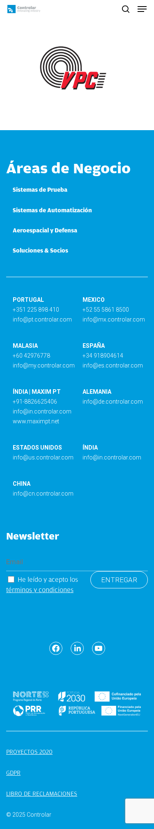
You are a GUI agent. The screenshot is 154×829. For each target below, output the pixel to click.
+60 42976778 (31, 355)
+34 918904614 (103, 355)
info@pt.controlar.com (42, 319)
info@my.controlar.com (44, 365)
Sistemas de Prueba (40, 189)
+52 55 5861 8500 (106, 309)
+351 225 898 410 (36, 309)
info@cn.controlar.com (43, 493)
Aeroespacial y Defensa (45, 230)
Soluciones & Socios (40, 250)
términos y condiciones (40, 590)
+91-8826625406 (35, 401)
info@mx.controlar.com (114, 319)
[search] (125, 9)
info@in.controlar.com (42, 411)
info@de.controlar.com (113, 401)
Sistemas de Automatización (52, 210)
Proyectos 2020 (29, 752)
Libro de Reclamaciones (41, 793)
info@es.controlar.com (113, 365)
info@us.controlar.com (43, 457)
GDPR (13, 772)
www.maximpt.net (36, 421)
